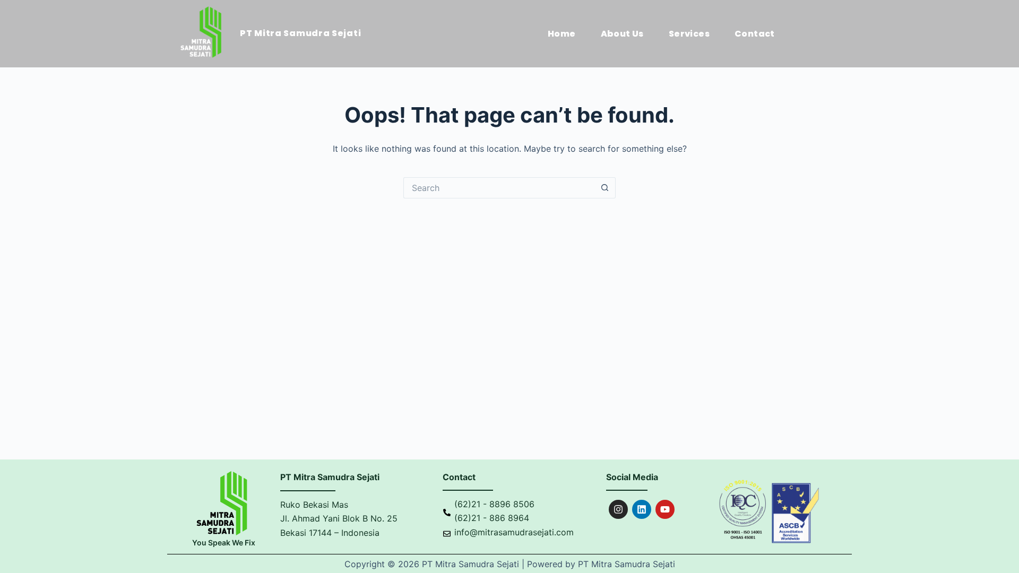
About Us (622, 34)
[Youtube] (665, 509)
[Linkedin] (641, 509)
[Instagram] (618, 509)
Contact (755, 34)
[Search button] (605, 187)
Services (689, 34)
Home (562, 34)
